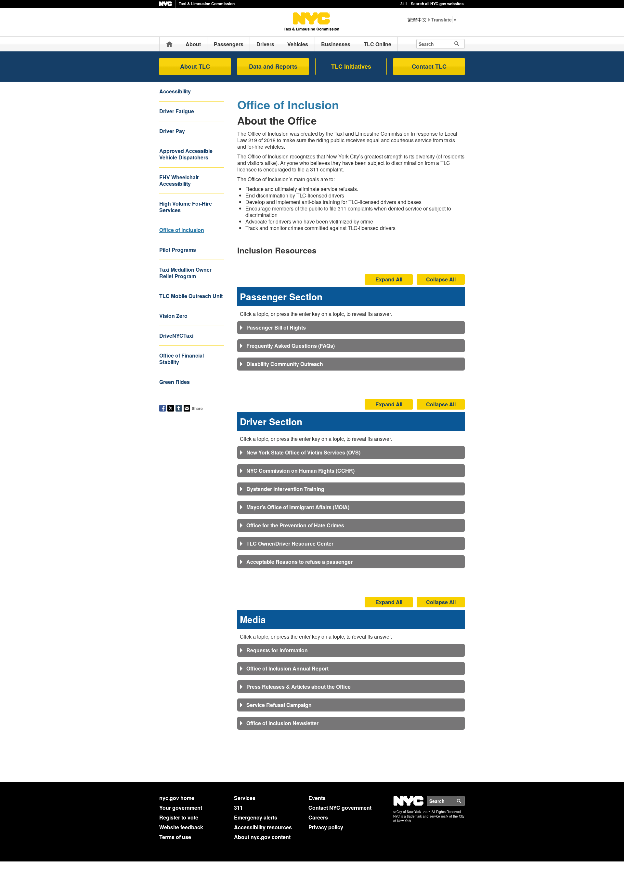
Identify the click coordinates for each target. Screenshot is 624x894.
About (193, 44)
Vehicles (297, 44)
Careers (318, 817)
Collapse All (441, 279)
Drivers (265, 44)
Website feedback (181, 827)
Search (464, 801)
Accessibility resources (263, 827)
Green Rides (174, 382)
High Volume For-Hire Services (185, 207)
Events (317, 798)
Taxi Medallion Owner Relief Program (185, 273)
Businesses (335, 44)
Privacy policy (325, 827)
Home (169, 44)
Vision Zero (173, 315)
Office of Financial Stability (181, 359)
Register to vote (178, 817)
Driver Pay (172, 131)
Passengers (228, 44)
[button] (351, 327)
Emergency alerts (255, 817)
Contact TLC (429, 66)
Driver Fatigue (176, 111)
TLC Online (377, 44)
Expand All (388, 279)
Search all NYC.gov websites (437, 4)
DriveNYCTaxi (176, 335)
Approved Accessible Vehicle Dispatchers (186, 154)
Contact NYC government (339, 807)
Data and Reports (273, 66)
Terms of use (175, 837)
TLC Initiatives (351, 66)
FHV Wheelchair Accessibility (179, 180)
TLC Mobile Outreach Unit (191, 296)
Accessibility (175, 91)
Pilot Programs (177, 249)
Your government (180, 807)
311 (403, 4)
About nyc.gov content (262, 837)
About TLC (195, 66)
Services (244, 798)
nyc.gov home (176, 798)
